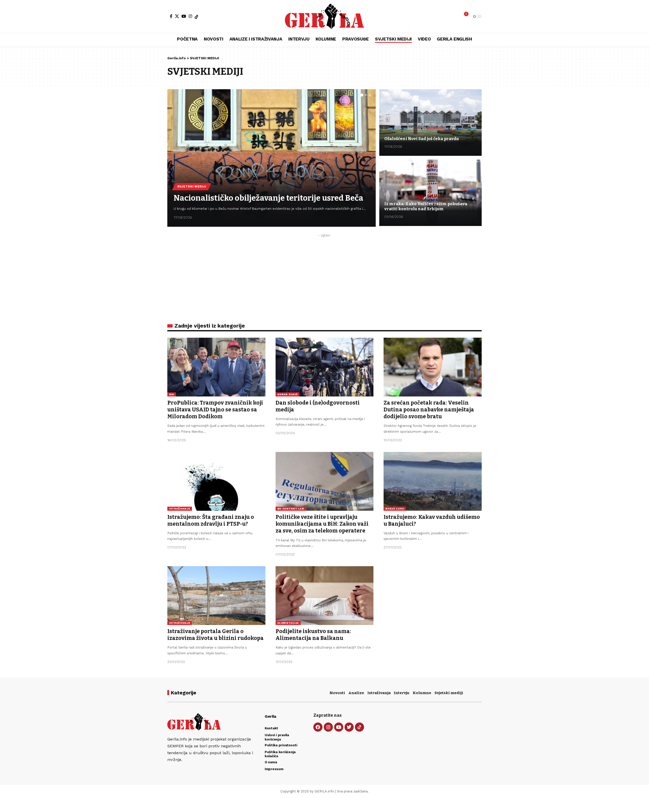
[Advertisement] (324, 274)
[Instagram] (190, 16)
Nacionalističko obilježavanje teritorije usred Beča (268, 198)
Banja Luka (394, 508)
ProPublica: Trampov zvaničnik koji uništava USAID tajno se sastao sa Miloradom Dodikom (215, 410)
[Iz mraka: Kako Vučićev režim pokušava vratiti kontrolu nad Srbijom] (430, 193)
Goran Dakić (287, 394)
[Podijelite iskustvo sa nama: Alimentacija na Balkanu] (325, 595)
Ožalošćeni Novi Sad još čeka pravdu (421, 138)
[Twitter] (349, 727)
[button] (362, 95)
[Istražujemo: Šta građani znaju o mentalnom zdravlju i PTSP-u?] (216, 481)
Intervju (401, 693)
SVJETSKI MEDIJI (191, 186)
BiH (171, 394)
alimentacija (288, 622)
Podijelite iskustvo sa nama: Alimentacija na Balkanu (313, 634)
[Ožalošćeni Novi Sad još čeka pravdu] (430, 122)
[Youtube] (338, 727)
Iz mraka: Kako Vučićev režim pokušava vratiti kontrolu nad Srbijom (425, 206)
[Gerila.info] (324, 16)
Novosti (337, 693)
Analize (356, 693)
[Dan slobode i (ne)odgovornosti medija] (325, 367)
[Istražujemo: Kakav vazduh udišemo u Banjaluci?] (433, 481)
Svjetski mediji (449, 693)
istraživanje (179, 508)
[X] (177, 16)
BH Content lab (290, 508)
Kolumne (422, 693)
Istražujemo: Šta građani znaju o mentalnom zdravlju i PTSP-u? (210, 520)
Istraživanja (379, 693)
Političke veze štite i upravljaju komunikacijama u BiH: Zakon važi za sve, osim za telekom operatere (322, 524)
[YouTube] (183, 16)
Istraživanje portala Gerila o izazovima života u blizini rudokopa (215, 634)
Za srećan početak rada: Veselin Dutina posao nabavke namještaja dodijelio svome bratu (429, 410)
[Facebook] (171, 16)
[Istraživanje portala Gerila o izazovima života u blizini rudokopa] (216, 595)
